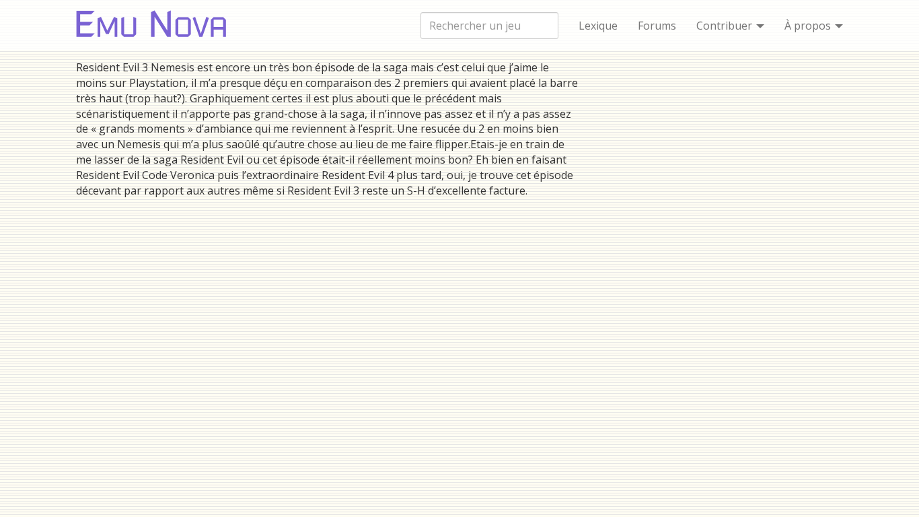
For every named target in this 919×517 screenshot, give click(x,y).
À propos (809, 25)
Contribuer (725, 25)
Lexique (598, 25)
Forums (657, 25)
